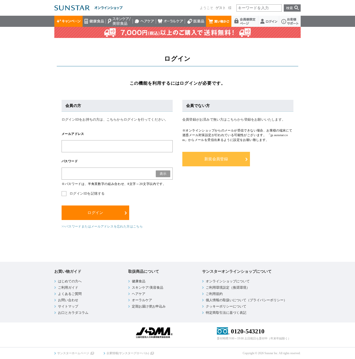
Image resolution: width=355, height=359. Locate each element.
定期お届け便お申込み (149, 306)
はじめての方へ (70, 281)
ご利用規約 (214, 294)
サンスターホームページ (73, 353)
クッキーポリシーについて (226, 306)
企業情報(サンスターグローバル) (127, 353)
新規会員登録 (216, 159)
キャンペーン (68, 21)
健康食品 (94, 21)
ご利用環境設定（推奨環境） (228, 287)
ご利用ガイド (68, 287)
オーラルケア (170, 21)
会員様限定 (245, 21)
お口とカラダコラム (73, 313)
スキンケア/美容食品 (119, 21)
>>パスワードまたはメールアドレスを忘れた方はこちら (102, 226)
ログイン (268, 21)
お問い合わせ (68, 300)
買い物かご (219, 21)
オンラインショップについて (228, 281)
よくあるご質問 (70, 294)
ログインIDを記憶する (87, 193)
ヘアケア (144, 21)
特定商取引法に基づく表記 (226, 313)
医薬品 (195, 21)
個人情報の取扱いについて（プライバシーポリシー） (246, 300)
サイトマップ (68, 306)
